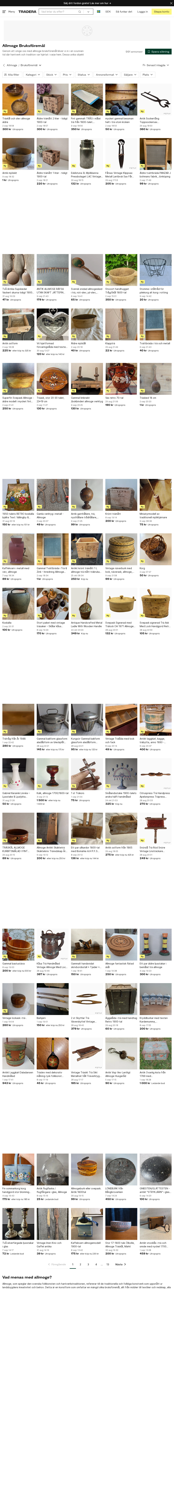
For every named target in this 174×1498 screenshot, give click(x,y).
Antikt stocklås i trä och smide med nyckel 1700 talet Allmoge (153, 1244)
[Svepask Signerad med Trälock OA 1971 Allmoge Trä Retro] (121, 604)
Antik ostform (10, 343)
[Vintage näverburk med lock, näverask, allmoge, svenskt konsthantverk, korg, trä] (121, 549)
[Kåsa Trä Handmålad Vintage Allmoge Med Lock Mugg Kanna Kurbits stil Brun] (53, 945)
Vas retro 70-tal (114, 397)
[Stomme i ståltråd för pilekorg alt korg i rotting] (156, 270)
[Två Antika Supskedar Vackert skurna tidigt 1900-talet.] (18, 270)
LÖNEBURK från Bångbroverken (114, 1190)
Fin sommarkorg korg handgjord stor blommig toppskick (15, 1190)
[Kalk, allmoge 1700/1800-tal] (53, 774)
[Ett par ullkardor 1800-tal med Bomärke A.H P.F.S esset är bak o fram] (87, 829)
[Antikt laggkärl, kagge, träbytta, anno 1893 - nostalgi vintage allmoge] (156, 720)
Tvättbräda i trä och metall (155, 343)
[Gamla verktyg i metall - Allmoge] (53, 495)
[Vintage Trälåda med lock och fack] (121, 720)
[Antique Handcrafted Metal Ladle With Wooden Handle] (87, 604)
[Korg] (156, 549)
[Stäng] (171, 3)
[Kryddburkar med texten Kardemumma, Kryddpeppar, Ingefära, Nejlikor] (156, 999)
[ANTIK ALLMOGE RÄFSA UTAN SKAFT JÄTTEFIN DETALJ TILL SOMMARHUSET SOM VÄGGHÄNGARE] (53, 270)
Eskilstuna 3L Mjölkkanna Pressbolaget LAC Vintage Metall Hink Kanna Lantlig (86, 174)
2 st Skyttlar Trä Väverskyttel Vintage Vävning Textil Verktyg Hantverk (84, 1020)
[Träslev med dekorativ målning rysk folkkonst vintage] (53, 1053)
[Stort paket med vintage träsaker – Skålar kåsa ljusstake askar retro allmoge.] (53, 604)
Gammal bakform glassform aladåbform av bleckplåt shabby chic (52, 740)
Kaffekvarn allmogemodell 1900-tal (86, 1244)
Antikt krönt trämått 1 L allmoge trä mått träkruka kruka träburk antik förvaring (87, 570)
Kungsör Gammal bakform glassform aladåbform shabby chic (85, 740)
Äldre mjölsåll (78, 343)
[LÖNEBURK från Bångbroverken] (121, 1169)
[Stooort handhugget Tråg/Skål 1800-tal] (121, 270)
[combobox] (61, 11)
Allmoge (12, 65)
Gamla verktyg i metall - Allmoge (50, 515)
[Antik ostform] (18, 324)
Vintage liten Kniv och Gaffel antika (49, 1244)
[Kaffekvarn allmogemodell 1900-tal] (87, 1224)
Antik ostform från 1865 (118, 847)
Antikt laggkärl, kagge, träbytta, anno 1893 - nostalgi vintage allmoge (154, 740)
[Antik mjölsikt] (18, 154)
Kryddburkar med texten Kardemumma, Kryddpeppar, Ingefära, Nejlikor (154, 1020)
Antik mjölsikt (9, 172)
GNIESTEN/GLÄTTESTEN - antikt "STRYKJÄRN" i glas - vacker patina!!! (155, 1190)
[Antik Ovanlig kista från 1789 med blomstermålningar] (156, 1053)
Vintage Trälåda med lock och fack (119, 740)
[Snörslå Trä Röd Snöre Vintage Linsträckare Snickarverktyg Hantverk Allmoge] (156, 829)
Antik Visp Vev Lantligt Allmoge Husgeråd (117, 1074)
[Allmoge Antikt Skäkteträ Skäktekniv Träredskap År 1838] (53, 829)
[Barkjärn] (53, 999)
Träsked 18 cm (148, 397)
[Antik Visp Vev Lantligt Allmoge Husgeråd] (121, 1053)
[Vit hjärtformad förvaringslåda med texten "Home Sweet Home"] (53, 324)
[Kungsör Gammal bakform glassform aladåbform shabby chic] (87, 720)
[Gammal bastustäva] (18, 945)
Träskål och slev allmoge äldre (16, 120)
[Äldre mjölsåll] (87, 324)
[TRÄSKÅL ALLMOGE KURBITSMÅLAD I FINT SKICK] (18, 829)
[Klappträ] (121, 324)
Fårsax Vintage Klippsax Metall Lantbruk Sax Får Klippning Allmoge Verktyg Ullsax (120, 174)
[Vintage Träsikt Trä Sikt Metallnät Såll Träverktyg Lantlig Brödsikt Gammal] (87, 1053)
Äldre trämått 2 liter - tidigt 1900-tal (52, 120)
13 (108, 1264)
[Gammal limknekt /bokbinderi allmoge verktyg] (87, 379)
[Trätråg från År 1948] (18, 720)
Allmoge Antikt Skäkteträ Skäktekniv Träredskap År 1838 (51, 849)
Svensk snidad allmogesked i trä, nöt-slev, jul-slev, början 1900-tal (86, 290)
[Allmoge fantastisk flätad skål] (121, 945)
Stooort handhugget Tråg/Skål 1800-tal (117, 290)
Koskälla (6, 622)
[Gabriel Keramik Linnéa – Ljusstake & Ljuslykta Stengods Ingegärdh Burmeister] (18, 774)
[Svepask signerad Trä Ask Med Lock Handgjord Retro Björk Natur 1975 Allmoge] (156, 604)
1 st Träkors (77, 793)
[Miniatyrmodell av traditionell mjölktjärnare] (156, 495)
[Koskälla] (18, 604)
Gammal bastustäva (13, 963)
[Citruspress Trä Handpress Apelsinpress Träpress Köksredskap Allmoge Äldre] (156, 774)
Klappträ (110, 343)
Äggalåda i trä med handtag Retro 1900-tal (121, 1020)
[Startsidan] (27, 12)
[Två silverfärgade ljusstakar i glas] (18, 1224)
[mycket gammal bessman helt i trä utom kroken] (121, 99)
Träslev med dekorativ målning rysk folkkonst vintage (49, 1074)
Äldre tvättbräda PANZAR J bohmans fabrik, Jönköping (155, 174)
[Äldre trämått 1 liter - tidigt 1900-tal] (53, 154)
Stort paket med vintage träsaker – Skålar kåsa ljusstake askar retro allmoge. (51, 624)
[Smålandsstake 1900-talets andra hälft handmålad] (121, 774)
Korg (142, 568)
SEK (108, 11)
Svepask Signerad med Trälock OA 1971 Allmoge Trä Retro (119, 624)
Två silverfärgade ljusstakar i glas (18, 1244)
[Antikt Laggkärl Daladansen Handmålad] (18, 1053)
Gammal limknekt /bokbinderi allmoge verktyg (87, 399)
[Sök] (79, 11)
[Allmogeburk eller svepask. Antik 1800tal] (87, 1169)
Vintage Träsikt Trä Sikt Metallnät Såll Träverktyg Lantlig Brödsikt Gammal (85, 1074)
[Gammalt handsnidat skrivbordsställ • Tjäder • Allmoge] (87, 945)
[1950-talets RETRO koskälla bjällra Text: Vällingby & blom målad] (18, 495)
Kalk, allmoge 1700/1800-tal (52, 793)
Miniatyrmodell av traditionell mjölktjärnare (153, 515)
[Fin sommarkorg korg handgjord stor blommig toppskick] (18, 1169)
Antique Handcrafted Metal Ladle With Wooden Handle (86, 624)
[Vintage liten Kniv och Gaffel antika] (53, 1224)
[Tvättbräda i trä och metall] (156, 324)
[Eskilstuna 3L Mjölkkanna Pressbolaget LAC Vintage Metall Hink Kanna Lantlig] (87, 154)
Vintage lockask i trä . (14, 1018)
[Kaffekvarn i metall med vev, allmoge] (18, 549)
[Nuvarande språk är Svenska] (99, 12)
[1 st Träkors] (87, 774)
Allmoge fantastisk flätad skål (119, 965)
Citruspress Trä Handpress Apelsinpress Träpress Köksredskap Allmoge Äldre (155, 795)
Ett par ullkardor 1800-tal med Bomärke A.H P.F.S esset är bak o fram (85, 849)
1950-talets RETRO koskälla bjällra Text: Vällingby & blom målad (18, 515)
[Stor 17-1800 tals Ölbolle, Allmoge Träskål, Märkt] (121, 1224)
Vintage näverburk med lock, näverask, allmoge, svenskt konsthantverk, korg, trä (118, 570)
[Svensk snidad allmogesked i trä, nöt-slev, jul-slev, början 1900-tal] (87, 270)
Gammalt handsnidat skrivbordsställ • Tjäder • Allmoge (85, 965)
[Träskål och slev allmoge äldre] (18, 99)
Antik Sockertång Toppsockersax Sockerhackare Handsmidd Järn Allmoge (155, 120)
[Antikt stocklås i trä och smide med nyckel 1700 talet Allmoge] (156, 1224)
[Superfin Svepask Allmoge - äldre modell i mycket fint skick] (18, 379)
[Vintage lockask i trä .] (18, 999)
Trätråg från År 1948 (14, 738)
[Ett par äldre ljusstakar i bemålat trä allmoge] (156, 945)
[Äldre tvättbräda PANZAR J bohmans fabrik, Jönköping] (156, 154)
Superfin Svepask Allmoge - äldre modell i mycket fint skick (18, 399)
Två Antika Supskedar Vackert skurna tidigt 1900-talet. (17, 290)
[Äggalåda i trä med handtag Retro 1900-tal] (121, 999)
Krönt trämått (113, 513)
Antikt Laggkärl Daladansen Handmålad (17, 1074)
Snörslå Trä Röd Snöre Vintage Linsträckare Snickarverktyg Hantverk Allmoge (154, 849)
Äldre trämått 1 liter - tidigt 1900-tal (52, 174)
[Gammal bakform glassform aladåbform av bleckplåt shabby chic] (53, 720)
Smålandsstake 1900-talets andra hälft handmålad (120, 795)
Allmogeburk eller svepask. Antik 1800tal (86, 1190)
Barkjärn (41, 1018)
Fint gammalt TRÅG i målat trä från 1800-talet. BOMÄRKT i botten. (86, 120)
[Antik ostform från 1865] (121, 829)
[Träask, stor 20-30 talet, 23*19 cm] (53, 379)
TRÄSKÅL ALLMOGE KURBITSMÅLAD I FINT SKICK (15, 849)
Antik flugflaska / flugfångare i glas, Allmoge (52, 1190)
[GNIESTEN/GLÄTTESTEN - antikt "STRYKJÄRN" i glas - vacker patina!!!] (156, 1169)
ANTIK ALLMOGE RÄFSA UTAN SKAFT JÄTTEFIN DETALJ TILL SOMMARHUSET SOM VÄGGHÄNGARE (50, 290)
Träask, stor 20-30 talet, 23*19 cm (50, 399)
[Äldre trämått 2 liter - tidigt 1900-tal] (53, 99)
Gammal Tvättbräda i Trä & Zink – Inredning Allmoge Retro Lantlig (52, 570)
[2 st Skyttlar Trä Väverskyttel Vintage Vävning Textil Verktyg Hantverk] (87, 999)
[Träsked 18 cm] (156, 379)
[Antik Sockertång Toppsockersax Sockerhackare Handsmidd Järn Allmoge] (156, 99)
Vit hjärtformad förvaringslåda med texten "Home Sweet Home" (52, 345)
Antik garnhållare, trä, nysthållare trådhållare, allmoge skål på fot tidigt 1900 (85, 515)
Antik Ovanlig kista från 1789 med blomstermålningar (153, 1074)
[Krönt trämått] (121, 495)
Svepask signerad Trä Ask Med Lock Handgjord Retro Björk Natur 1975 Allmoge (155, 624)
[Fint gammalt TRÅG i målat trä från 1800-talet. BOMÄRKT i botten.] (87, 99)
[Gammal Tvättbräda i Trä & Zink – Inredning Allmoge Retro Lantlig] (53, 549)
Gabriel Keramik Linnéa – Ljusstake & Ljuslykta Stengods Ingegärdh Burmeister (16, 795)
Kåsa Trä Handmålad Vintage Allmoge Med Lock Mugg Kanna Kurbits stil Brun (52, 965)
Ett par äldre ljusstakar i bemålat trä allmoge (153, 965)
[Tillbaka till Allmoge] (4, 65)
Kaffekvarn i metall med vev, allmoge (15, 570)
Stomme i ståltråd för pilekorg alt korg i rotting (154, 290)
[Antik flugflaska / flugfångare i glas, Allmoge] (53, 1169)
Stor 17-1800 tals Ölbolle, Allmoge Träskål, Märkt (120, 1244)
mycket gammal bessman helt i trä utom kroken (119, 120)
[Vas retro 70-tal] (121, 379)
